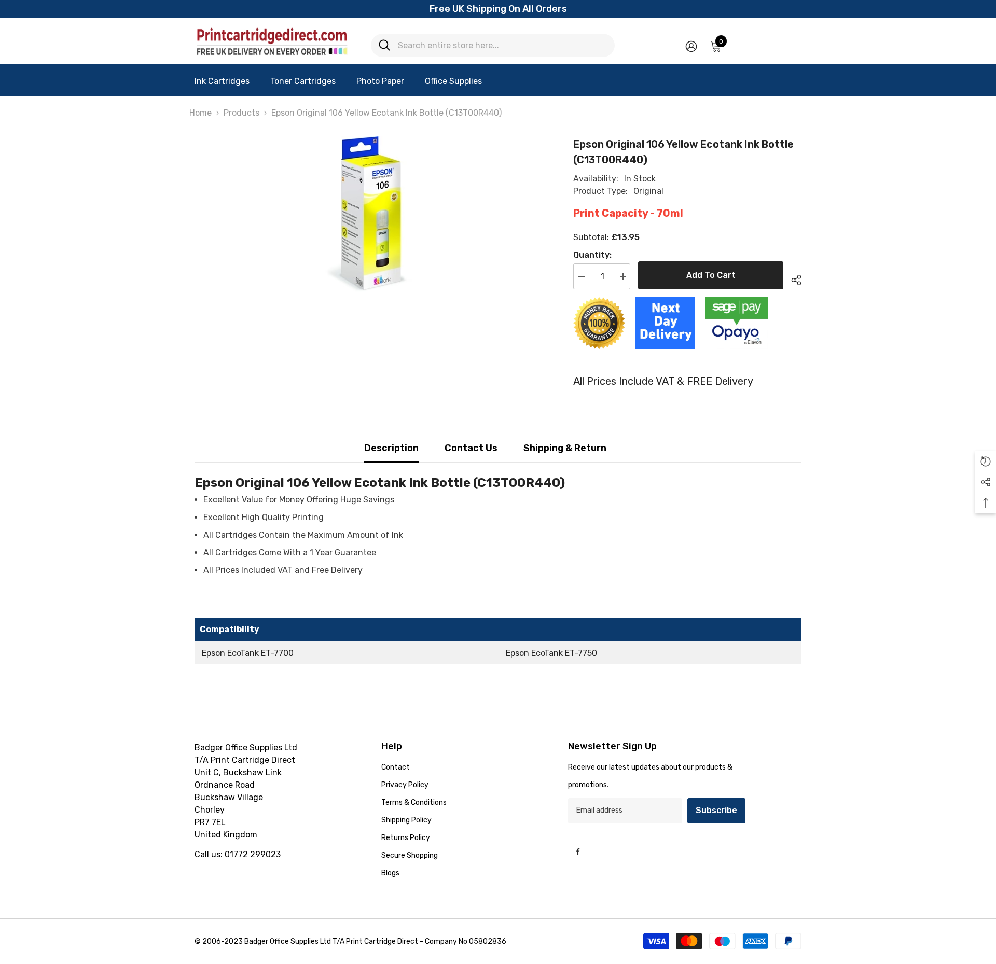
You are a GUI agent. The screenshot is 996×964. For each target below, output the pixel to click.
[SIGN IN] (691, 46)
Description (391, 448)
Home (200, 113)
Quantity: (592, 255)
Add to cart (711, 275)
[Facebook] (578, 851)
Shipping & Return (564, 448)
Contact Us (471, 448)
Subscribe (716, 810)
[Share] (792, 278)
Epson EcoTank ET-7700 (248, 653)
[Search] (493, 45)
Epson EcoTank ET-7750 (551, 653)
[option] (369, 214)
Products (241, 113)
